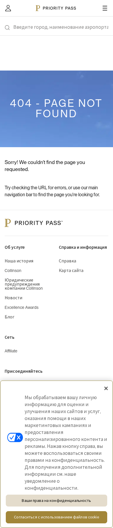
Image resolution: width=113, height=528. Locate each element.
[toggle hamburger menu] (104, 8)
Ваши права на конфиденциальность (56, 500)
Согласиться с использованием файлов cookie (56, 517)
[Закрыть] (106, 388)
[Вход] (8, 8)
